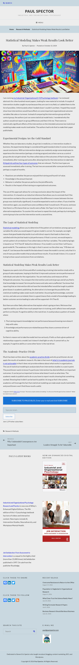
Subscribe (9, 416)
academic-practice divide (40, 357)
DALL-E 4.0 (17, 391)
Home (11, 29)
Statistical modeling (11, 228)
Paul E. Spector (29, 46)
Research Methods (23, 29)
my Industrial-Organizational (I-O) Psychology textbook (35, 98)
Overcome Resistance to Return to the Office (58, 582)
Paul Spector (39, 11)
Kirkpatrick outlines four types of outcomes (20, 163)
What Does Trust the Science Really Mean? (58, 598)
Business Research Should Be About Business (58, 611)
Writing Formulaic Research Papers (55, 605)
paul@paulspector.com (51, 630)
